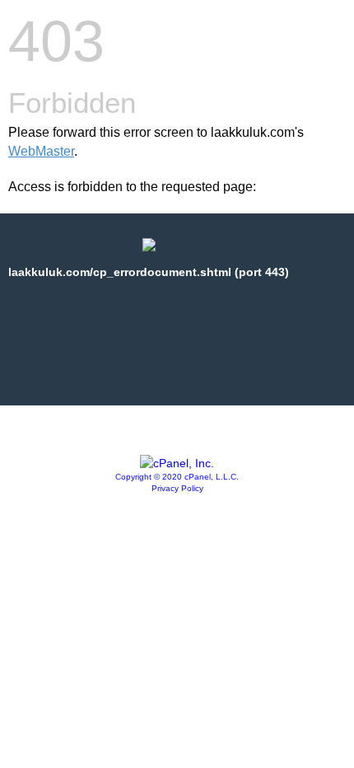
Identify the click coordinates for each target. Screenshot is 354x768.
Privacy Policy (177, 488)
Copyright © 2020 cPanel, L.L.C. (177, 476)
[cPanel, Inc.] (177, 463)
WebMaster (41, 151)
